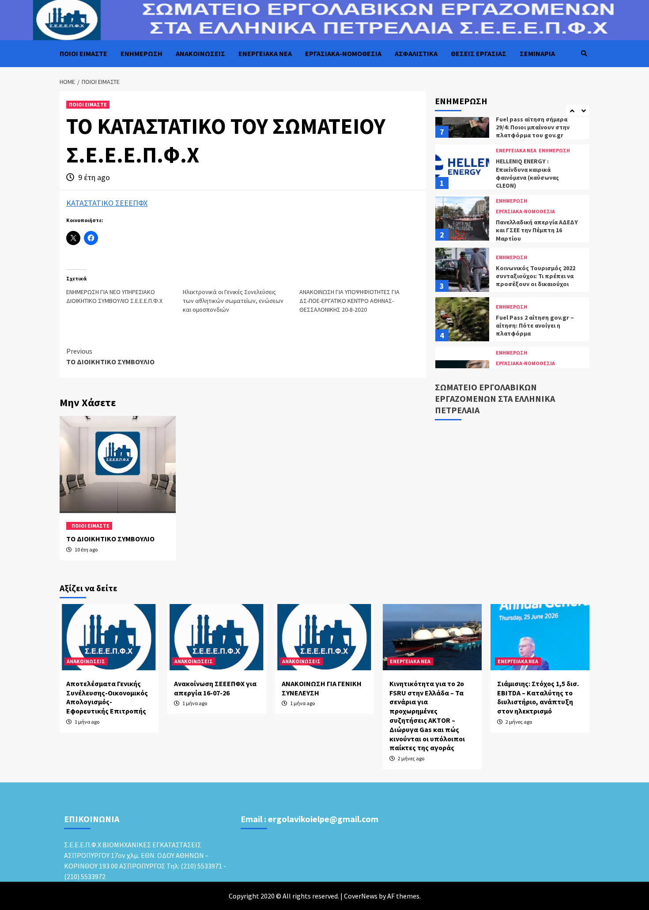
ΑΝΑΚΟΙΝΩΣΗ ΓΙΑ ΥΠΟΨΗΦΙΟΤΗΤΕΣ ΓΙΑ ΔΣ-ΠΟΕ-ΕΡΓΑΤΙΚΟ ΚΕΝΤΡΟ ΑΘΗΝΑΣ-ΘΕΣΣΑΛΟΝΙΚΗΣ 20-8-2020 (349, 300)
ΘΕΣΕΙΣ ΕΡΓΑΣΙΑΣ (478, 53)
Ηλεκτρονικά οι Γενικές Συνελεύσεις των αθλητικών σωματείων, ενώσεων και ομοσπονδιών (233, 300)
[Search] (583, 53)
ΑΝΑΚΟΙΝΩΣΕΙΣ (200, 53)
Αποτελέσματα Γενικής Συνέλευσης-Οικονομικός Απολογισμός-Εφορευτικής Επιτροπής (107, 697)
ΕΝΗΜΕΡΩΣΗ (141, 53)
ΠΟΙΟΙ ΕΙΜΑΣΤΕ (83, 53)
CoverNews (360, 895)
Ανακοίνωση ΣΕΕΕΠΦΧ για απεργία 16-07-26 (215, 688)
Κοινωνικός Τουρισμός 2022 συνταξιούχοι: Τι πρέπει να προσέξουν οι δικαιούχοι (535, 276)
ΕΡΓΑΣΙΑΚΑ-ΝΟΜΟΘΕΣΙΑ (343, 53)
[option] (512, 169)
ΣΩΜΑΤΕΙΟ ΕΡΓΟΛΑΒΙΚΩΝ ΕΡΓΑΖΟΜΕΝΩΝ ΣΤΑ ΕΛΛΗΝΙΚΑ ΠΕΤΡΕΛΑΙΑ (495, 398)
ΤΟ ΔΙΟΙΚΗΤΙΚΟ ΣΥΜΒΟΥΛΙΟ (110, 356)
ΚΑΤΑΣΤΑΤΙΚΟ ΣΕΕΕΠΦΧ (106, 203)
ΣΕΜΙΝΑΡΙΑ (537, 53)
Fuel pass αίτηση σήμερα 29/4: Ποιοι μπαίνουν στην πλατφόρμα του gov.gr (533, 127)
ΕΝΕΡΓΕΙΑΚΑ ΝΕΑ (265, 53)
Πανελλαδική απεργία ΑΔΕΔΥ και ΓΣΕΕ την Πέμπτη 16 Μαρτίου (537, 230)
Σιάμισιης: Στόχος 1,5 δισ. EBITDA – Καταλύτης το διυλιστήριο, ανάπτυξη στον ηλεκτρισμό (538, 697)
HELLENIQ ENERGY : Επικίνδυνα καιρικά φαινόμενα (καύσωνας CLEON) (527, 173)
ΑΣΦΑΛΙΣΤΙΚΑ (416, 53)
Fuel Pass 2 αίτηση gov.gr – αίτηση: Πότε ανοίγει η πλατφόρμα (535, 325)
